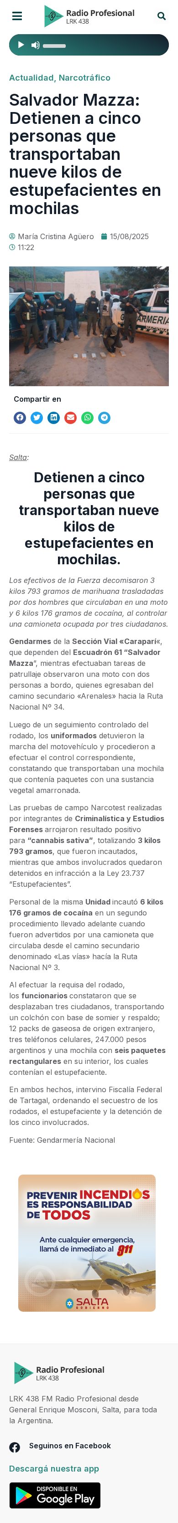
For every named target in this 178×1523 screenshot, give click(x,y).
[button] (17, 16)
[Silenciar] (35, 45)
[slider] (55, 45)
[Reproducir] (21, 45)
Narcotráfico (84, 77)
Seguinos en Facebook (70, 1445)
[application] (89, 45)
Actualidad (31, 77)
